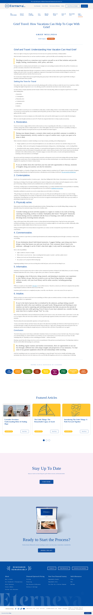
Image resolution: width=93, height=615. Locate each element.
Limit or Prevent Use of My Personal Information (76, 609)
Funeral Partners (22, 14)
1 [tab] (44, 440)
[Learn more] (73, 6)
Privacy (65, 608)
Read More (24, 431)
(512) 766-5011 (40, 608)
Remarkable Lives (72, 14)
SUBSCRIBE (46, 481)
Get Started (84, 6)
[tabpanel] (17, 419)
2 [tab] (46, 440)
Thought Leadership (31, 14)
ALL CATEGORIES (13, 14)
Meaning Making (46, 14)
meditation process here (57, 188)
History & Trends (55, 14)
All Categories (10, 371)
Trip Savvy (34, 285)
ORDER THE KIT (46, 550)
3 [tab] (49, 440)
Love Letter (39, 14)
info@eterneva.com (51, 608)
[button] (37, 6)
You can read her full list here (69, 172)
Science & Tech (64, 14)
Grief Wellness (80, 14)
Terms (59, 608)
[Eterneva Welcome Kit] (46, 520)
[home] (15, 6)
